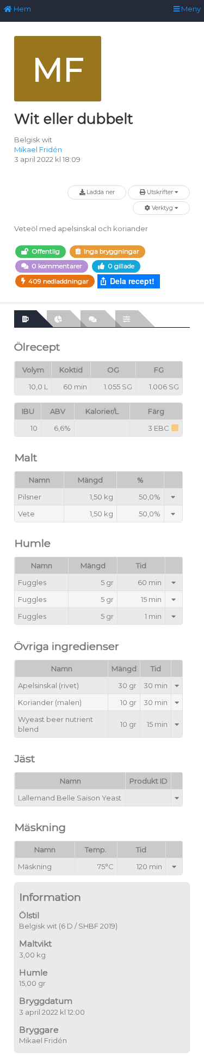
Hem (21, 8)
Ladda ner (100, 192)
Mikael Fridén (38, 149)
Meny (190, 8)
